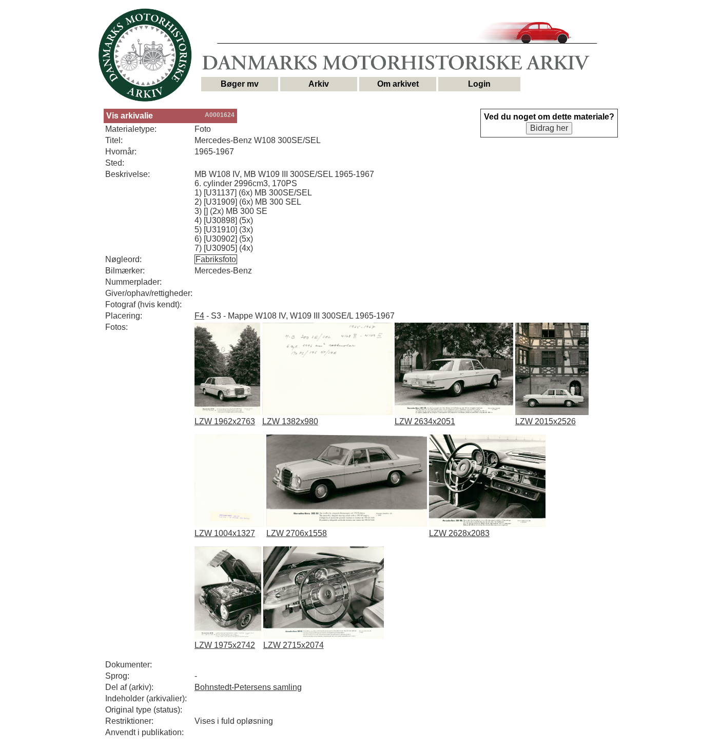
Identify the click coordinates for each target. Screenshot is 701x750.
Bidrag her (549, 128)
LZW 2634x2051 (425, 421)
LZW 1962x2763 (224, 421)
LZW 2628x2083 (459, 533)
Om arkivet (398, 84)
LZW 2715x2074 (293, 645)
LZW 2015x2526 (545, 421)
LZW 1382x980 (290, 421)
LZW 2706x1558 (296, 533)
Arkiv (318, 84)
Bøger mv (240, 84)
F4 (199, 315)
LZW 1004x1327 (224, 533)
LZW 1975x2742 (224, 645)
